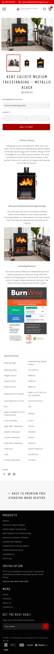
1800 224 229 (10, 2)
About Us (7, 603)
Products (7, 598)
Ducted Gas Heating (12, 541)
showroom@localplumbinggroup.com (35, 2)
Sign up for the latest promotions (18, 620)
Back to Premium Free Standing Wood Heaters (27, 496)
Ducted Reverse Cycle (13, 550)
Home (5, 594)
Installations (9, 554)
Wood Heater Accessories (14, 529)
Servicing (7, 558)
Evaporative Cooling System (16, 546)
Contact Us (8, 607)
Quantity (6, 112)
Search (6, 520)
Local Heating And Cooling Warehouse (23, 638)
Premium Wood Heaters (14, 525)
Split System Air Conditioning (17, 533)
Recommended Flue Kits (12, 99)
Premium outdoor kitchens (15, 537)
